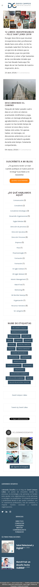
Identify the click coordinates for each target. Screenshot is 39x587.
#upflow (26, 336)
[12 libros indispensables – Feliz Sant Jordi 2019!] (19, 20)
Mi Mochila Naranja (18, 295)
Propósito (19, 370)
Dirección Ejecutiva (18, 232)
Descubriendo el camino (15, 104)
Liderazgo (26, 357)
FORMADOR (19, 532)
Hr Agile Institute (18, 269)
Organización (18, 300)
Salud (29, 378)
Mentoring (18, 290)
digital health (24, 344)
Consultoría (18, 206)
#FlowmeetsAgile (19, 328)
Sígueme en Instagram (21, 467)
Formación (18, 258)
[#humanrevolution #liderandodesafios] (26, 457)
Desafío (28, 340)
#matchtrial (14, 336)
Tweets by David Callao (19, 407)
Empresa (18, 242)
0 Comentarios (24, 73)
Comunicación (18, 200)
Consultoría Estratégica (18, 211)
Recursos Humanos (18, 306)
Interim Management (18, 279)
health (11, 349)
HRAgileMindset (24, 349)
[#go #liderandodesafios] (26, 443)
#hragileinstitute (19, 332)
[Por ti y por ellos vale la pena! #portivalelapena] (12, 457)
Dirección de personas (18, 227)
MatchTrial (18, 285)
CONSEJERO (19, 525)
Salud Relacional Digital (19, 382)
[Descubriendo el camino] (19, 89)
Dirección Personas (18, 237)
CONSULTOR (19, 523)
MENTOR (19, 528)
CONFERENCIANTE (19, 530)
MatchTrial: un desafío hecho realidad (23, 565)
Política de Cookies (23, 586)
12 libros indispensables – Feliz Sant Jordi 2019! (19, 33)
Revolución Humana (15, 378)
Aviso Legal (27, 584)
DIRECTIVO (20, 521)
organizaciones (13, 365)
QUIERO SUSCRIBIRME (19, 181)
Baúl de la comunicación (15, 584)
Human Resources (19, 353)
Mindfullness (19, 361)
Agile (10, 340)
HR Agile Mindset (18, 274)
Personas (28, 365)
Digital (12, 344)
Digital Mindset (18, 221)
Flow (18, 248)
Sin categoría (18, 311)
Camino (18, 340)
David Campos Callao (19, 395)
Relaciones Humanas (19, 374)
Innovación (13, 357)
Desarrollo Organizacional (18, 216)
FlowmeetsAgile (18, 253)
